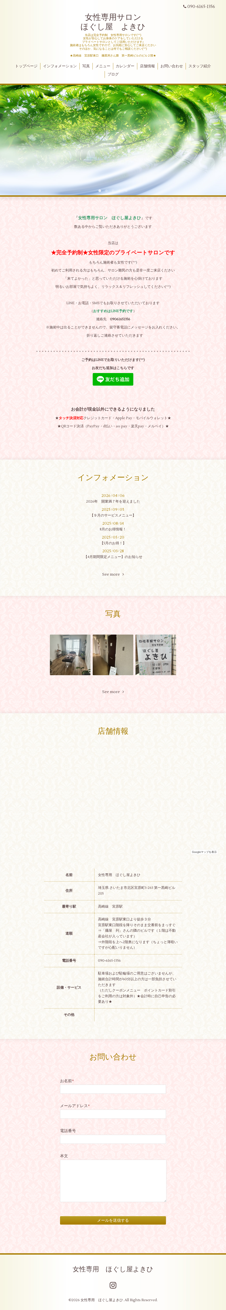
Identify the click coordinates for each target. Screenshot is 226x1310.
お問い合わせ (171, 66)
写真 (86, 66)
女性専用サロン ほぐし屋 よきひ (113, 22)
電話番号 (68, 1130)
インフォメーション (60, 66)
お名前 (67, 1081)
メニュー (102, 66)
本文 (64, 1156)
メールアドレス (75, 1105)
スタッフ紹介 (199, 66)
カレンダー (125, 66)
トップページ (26, 66)
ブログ (113, 74)
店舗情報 (147, 66)
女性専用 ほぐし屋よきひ (113, 1269)
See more (112, 574)
